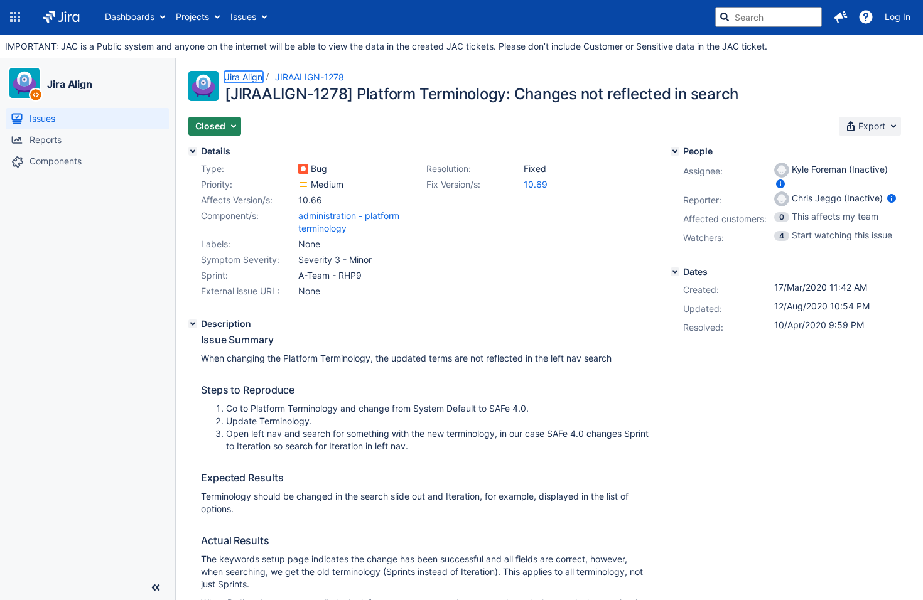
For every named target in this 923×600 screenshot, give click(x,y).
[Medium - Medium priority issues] (303, 184)
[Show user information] (780, 183)
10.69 (536, 184)
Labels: (215, 243)
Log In (897, 16)
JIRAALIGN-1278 (309, 77)
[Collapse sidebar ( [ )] (156, 587)
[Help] (866, 17)
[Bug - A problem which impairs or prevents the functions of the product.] (303, 169)
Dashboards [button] (129, 16)
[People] (675, 151)
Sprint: (214, 275)
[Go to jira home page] (61, 16)
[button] (15, 16)
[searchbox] (768, 17)
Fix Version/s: (453, 184)
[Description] (192, 323)
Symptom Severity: (240, 259)
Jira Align (69, 84)
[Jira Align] (24, 83)
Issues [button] (243, 16)
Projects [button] (192, 16)
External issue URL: (240, 291)
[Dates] (675, 271)
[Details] (192, 151)
